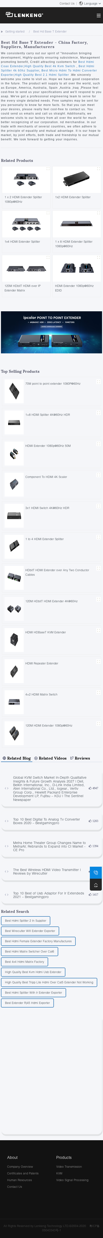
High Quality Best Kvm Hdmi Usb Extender (33, 972)
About (12, 1157)
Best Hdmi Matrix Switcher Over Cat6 (29, 951)
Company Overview (20, 1166)
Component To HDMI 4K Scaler (46, 477)
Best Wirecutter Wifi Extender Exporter (30, 931)
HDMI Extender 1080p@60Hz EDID (74, 288)
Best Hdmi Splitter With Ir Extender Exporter (33, 992)
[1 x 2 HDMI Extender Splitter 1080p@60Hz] (26, 179)
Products (64, 1157)
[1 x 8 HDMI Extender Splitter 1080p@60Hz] (77, 223)
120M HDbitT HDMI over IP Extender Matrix (22, 288)
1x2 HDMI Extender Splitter (73, 197)
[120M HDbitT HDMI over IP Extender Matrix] (26, 268)
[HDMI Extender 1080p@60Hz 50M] (14, 453)
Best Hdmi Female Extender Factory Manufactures (38, 941)
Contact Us (67, 3)
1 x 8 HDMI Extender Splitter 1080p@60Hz (73, 244)
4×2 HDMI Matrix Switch (41, 694)
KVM (59, 1173)
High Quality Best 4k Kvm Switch (50, 66)
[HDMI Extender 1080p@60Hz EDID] (77, 268)
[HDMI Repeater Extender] (14, 671)
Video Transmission (69, 1166)
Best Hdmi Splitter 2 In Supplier (25, 920)
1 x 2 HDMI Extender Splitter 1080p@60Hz (23, 199)
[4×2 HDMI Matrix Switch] (14, 702)
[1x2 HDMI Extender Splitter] (77, 179)
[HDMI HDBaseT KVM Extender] (14, 639)
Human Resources (19, 1180)
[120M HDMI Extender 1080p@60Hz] (14, 733)
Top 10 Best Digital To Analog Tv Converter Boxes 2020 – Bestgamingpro (46, 821)
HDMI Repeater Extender (41, 663)
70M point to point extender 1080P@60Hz (52, 383)
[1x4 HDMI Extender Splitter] (26, 223)
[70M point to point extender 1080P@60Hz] (14, 391)
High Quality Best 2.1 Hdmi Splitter (42, 75)
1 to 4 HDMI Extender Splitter (44, 539)
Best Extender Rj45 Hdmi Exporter (27, 1003)
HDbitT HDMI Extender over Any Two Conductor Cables (57, 572)
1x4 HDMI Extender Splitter (22, 241)
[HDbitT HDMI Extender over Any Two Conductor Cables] (14, 577)
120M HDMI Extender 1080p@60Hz (48, 725)
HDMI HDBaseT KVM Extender (45, 632)
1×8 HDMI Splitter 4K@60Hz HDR (47, 414)
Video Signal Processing (72, 1180)
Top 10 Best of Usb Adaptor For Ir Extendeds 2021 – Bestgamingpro (48, 895)
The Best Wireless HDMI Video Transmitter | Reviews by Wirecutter (47, 871)
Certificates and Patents (23, 1173)
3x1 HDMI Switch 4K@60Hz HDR (47, 508)
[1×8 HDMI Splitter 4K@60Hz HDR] (14, 422)
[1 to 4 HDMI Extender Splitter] (14, 546)
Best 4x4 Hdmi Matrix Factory (24, 962)
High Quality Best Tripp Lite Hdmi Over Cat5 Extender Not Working (49, 982)
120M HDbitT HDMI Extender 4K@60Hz (51, 601)
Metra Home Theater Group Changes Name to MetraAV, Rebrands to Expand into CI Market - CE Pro (49, 846)
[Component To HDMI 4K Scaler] (14, 484)
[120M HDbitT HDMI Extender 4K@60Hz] (14, 608)
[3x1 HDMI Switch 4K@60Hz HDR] (14, 515)
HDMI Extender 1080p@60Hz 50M (48, 446)
